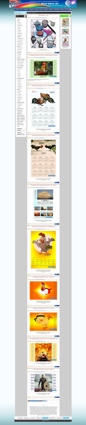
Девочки (19, 57)
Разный (19, 107)
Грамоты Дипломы (20, 115)
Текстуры (19, 68)
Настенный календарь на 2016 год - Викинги (43, 369)
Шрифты (19, 75)
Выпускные (20, 51)
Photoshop (51, 9)
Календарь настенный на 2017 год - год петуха (43, 277)
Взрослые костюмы (21, 60)
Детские (19, 22)
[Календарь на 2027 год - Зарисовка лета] (65, 45)
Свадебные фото (20, 38)
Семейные (19, 30)
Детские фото (20, 41)
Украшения (19, 105)
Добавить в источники (67, 9)
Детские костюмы (21, 62)
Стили (19, 71)
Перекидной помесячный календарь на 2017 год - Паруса (43, 185)
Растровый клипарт (20, 102)
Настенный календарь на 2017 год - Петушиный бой (43, 85)
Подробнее (56, 52)
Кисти (19, 70)
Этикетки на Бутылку (21, 116)
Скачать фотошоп (20, 124)
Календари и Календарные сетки (41, 57)
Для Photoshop (20, 67)
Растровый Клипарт (39, 17)
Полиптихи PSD (20, 121)
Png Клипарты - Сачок (43, 15)
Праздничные (20, 33)
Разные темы (44, 17)
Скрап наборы (19, 111)
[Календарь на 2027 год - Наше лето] (65, 33)
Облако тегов (33, 12)
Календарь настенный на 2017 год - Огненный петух (43, 226)
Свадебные (20, 79)
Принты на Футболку (21, 119)
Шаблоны (46, 9)
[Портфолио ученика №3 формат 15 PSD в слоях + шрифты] (65, 25)
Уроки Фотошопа (20, 108)
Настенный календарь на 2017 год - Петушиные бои (43, 135)
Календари (31, 9)
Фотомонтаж (19, 110)
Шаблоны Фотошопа (21, 59)
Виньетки (41, 9)
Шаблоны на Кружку (21, 118)
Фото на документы (21, 65)
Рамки (21, 9)
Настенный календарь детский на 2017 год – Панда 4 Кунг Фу (43, 338)
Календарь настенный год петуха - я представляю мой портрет (43, 55)
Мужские (19, 27)
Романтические (20, 25)
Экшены (19, 76)
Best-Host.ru (29, 12)
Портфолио (26, 9)
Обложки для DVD (20, 78)
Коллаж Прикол (20, 63)
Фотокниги (36, 9)
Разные (19, 100)
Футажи (18, 89)
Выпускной (19, 95)
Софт (18, 126)
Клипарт (62, 9)
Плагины (19, 73)
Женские (19, 28)
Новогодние (20, 35)
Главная (17, 9)
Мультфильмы (20, 103)
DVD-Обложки (56, 9)
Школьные (19, 49)
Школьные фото (20, 43)
